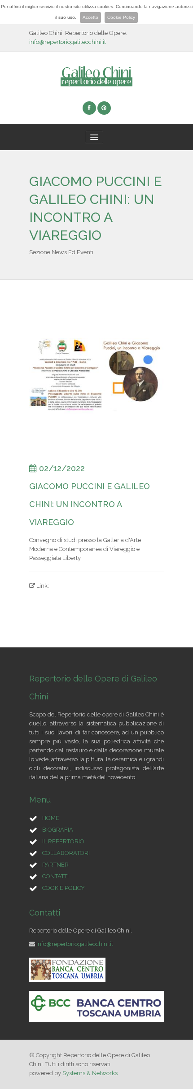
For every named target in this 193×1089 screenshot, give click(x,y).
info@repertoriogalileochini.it (67, 42)
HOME (50, 818)
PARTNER (55, 864)
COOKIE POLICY (63, 888)
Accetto (90, 17)
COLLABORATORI (66, 853)
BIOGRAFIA (57, 829)
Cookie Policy (121, 17)
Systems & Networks (90, 1073)
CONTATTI (55, 876)
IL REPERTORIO (63, 841)
